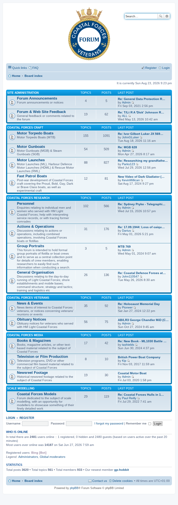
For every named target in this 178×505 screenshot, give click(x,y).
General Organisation (35, 272)
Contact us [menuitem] (99, 480)
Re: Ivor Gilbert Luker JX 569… (140, 134)
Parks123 (128, 164)
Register (27, 417)
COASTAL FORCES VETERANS (28, 297)
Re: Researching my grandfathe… (143, 160)
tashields (128, 344)
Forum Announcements (37, 98)
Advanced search (167, 16)
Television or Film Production (42, 357)
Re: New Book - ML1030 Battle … (142, 341)
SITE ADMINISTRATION (23, 92)
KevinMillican (131, 180)
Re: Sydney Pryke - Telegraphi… (141, 204)
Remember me (136, 423)
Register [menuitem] (151, 67)
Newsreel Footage (32, 373)
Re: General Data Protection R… (141, 99)
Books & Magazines (34, 341)
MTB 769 (124, 246)
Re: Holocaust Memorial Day (139, 304)
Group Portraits (30, 246)
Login (10, 417)
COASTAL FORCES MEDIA (25, 335)
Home (16, 75)
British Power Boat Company (139, 357)
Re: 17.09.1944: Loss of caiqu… (141, 227)
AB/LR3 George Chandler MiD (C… (143, 320)
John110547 (130, 276)
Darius (126, 230)
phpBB (74, 488)
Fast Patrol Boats (32, 176)
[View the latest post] (133, 102)
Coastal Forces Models (36, 394)
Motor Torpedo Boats (35, 133)
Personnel (25, 204)
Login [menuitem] (166, 67)
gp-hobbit (121, 469)
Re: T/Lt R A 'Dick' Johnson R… (141, 112)
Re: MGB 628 (127, 147)
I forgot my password (108, 423)
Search (160, 16)
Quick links (19, 67)
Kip (124, 360)
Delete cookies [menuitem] (122, 480)
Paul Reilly (129, 398)
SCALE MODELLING (21, 388)
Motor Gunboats (31, 147)
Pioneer (127, 307)
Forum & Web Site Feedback (41, 112)
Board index (34, 75)
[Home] (9, 10)
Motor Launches (31, 160)
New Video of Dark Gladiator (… (141, 176)
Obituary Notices (31, 319)
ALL (124, 116)
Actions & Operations (35, 226)
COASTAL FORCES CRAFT (25, 127)
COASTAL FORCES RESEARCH (28, 198)
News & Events (30, 303)
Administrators (28, 456)
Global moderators (52, 456)
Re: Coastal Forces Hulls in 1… (141, 394)
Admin (126, 102)
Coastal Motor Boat (132, 373)
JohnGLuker (130, 137)
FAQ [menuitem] (35, 67)
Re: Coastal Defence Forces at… (142, 273)
